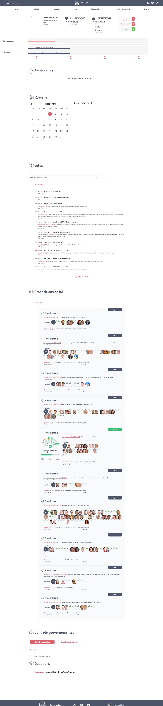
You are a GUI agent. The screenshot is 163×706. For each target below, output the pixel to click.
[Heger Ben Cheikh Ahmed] (72, 356)
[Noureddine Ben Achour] (55, 356)
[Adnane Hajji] (58, 517)
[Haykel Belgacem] (81, 352)
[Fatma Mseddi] (90, 549)
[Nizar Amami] (59, 322)
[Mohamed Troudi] (77, 517)
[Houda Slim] (88, 522)
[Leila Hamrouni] (67, 322)
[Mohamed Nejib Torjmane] (94, 517)
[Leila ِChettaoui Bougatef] (53, 416)
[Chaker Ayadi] (89, 446)
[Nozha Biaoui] (86, 522)
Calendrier (56, 9)
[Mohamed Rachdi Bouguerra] (98, 446)
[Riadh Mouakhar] (62, 512)
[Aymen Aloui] (76, 352)
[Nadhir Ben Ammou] (109, 352)
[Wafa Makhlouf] (101, 412)
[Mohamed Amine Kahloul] (61, 522)
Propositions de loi (96, 9)
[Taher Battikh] (99, 450)
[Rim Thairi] (79, 512)
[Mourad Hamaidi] (79, 352)
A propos (16, 9)
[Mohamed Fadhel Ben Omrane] (87, 549)
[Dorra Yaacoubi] (58, 416)
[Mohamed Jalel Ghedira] (72, 450)
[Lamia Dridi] (89, 322)
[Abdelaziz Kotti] (111, 352)
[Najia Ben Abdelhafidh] (73, 322)
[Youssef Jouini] (114, 549)
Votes (75, 9)
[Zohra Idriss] (81, 322)
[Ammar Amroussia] (56, 322)
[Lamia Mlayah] (78, 446)
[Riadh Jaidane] (64, 322)
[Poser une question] (120, 19)
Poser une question (126, 19)
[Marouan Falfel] (86, 322)
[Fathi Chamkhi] (62, 322)
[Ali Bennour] (54, 512)
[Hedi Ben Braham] (75, 384)
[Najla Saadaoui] (81, 446)
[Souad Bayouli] (92, 352)
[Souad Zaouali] (109, 412)
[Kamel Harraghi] (69, 522)
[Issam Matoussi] (81, 384)
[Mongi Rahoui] (70, 352)
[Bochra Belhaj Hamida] (91, 450)
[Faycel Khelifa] (95, 549)
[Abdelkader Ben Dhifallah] (72, 522)
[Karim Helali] (49, 512)
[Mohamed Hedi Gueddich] (117, 412)
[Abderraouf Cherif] (47, 416)
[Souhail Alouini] (117, 352)
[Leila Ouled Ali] (88, 450)
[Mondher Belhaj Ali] (75, 322)
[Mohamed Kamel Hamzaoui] (95, 446)
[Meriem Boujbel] (78, 322)
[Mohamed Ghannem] (51, 512)
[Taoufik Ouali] (91, 522)
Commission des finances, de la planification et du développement (71, 362)
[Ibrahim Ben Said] (51, 352)
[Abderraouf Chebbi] (66, 356)
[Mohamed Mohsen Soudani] (73, 384)
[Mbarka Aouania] (84, 485)
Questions (146, 9)
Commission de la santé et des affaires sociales (66, 559)
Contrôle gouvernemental (123, 9)
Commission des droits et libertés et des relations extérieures (70, 328)
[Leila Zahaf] (50, 522)
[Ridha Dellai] (101, 352)
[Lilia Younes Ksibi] (83, 522)
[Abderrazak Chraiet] (68, 549)
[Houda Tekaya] (63, 450)
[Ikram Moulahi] (88, 517)
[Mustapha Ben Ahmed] (50, 356)
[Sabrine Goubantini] (70, 322)
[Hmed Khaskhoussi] (61, 517)
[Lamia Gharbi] (63, 455)
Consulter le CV (125, 24)
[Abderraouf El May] (44, 356)
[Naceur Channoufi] (111, 549)
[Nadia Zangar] (102, 517)
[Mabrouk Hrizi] (49, 352)
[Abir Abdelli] (80, 450)
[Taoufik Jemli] (58, 356)
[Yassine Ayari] (75, 356)
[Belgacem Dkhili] (81, 549)
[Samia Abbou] (62, 352)
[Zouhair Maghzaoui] (103, 352)
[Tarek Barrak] (73, 352)
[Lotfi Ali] (53, 522)
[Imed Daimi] (54, 352)
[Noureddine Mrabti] (64, 356)
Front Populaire (73, 22)
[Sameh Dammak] (77, 450)
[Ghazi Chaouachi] (57, 352)
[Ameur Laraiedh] (76, 446)
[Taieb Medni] (85, 450)
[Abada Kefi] (96, 517)
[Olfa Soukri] (80, 517)
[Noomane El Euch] (59, 352)
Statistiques (36, 9)
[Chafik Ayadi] (90, 352)
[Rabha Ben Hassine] (99, 517)
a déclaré (125, 29)
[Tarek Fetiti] (61, 356)
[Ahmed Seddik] (98, 352)
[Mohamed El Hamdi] (81, 512)
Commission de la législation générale (64, 587)
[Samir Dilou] (92, 412)
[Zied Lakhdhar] (65, 352)
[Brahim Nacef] (103, 412)
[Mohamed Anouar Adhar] (57, 512)
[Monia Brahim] (95, 412)
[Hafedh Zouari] (49, 412)
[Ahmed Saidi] (55, 522)
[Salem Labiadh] (106, 352)
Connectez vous (39, 672)
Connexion (15, 3)
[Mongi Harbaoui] (66, 450)
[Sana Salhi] (116, 517)
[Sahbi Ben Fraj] (53, 356)
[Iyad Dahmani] (65, 512)
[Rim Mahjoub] (84, 322)
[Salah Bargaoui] (47, 356)
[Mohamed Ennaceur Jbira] (86, 517)
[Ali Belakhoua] (94, 450)
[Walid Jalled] (107, 517)
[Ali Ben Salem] (83, 517)
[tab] (50, 113)
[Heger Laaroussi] (113, 517)
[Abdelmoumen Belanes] (84, 352)
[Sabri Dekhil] (51, 412)
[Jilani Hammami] (95, 352)
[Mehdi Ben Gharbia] (51, 549)
